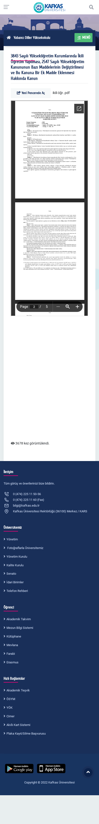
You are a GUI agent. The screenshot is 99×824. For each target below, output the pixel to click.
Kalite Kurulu (15, 565)
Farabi (10, 653)
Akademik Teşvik (18, 690)
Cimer (10, 716)
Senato (11, 573)
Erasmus (12, 662)
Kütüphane (13, 636)
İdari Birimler (15, 582)
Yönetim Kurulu (16, 556)
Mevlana (12, 645)
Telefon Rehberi (17, 591)
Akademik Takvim (18, 619)
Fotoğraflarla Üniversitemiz (24, 548)
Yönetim (12, 539)
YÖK (9, 707)
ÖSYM (10, 699)
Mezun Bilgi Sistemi (19, 628)
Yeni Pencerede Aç (33, 93)
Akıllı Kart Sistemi (18, 725)
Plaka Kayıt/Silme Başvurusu (26, 733)
